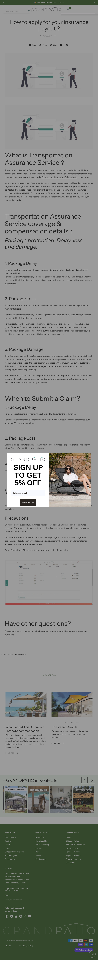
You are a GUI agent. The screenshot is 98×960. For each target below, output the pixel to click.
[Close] (88, 456)
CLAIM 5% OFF (28, 502)
